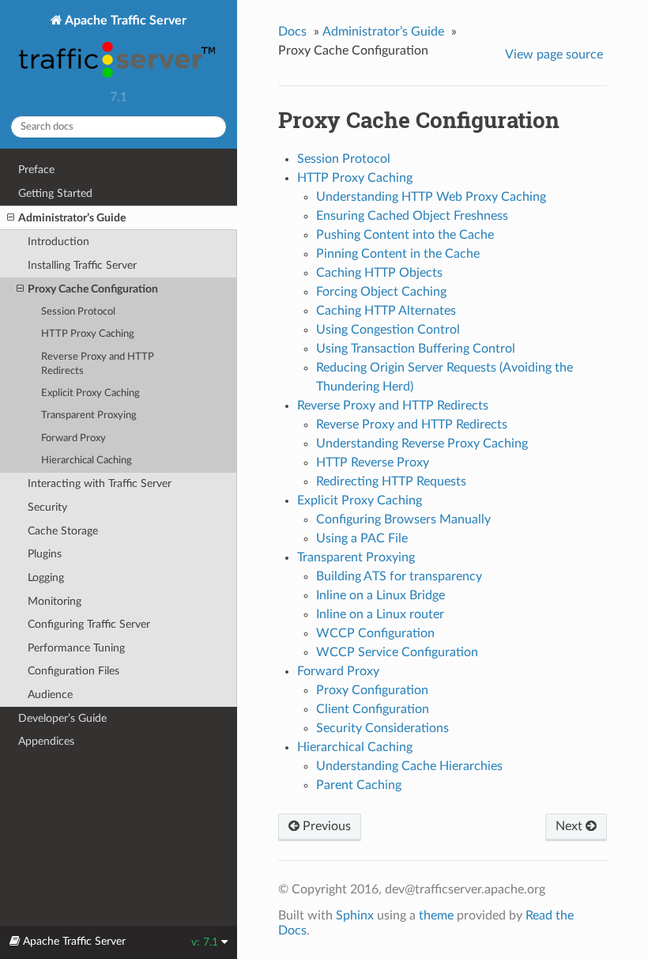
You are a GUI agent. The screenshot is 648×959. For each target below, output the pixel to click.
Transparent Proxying (89, 415)
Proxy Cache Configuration (93, 289)
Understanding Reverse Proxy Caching (422, 443)
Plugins (45, 554)
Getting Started (55, 193)
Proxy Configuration (372, 690)
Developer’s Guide (62, 718)
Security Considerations (382, 728)
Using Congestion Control (388, 329)
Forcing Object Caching (381, 291)
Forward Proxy (73, 438)
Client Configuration (372, 709)
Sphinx (355, 915)
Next (571, 826)
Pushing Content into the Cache (405, 234)
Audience (50, 694)
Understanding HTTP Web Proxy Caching (431, 197)
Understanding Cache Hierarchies (409, 766)
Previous (325, 826)
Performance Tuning (76, 648)
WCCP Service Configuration (397, 652)
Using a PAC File (362, 538)
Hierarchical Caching (86, 460)
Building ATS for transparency (399, 576)
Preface (36, 170)
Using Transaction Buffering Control (415, 348)
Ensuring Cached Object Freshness (412, 216)
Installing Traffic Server (82, 265)
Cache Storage (63, 531)
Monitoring (54, 601)
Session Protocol (78, 312)
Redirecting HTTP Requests (391, 481)
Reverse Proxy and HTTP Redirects (97, 364)
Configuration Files (73, 671)
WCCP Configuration (375, 633)
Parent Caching (358, 785)
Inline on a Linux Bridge (380, 595)
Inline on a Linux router (380, 614)
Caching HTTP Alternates (386, 310)
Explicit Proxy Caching (90, 393)
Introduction (58, 241)
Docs (292, 31)
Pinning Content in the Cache (398, 253)
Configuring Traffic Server (89, 624)
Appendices (46, 741)
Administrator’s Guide (72, 218)
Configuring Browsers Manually (403, 519)
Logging (46, 577)
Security (47, 507)
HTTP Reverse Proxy (372, 462)
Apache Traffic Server (124, 20)
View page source (554, 54)
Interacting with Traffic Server (99, 483)
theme (436, 915)
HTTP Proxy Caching (87, 334)
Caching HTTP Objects (379, 272)
